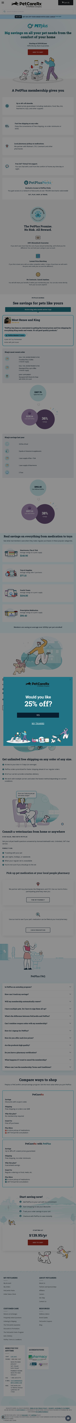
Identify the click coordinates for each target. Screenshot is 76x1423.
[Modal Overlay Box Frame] (38, 711)
